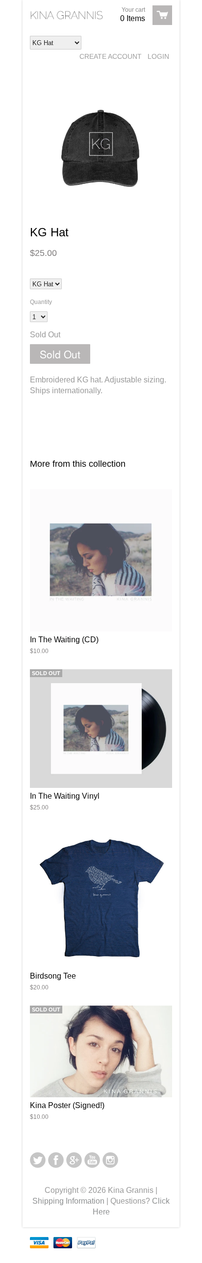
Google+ (74, 1160)
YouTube (92, 1160)
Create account (110, 56)
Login (158, 56)
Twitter (38, 1160)
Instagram (110, 1160)
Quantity (41, 302)
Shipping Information (68, 1201)
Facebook (56, 1160)
